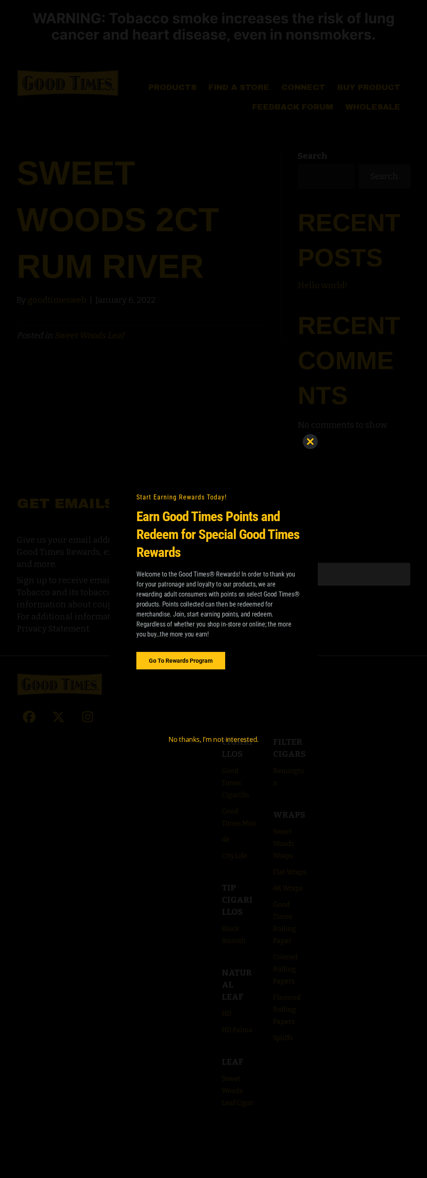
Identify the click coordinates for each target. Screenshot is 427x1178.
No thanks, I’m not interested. (213, 739)
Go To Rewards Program (181, 660)
